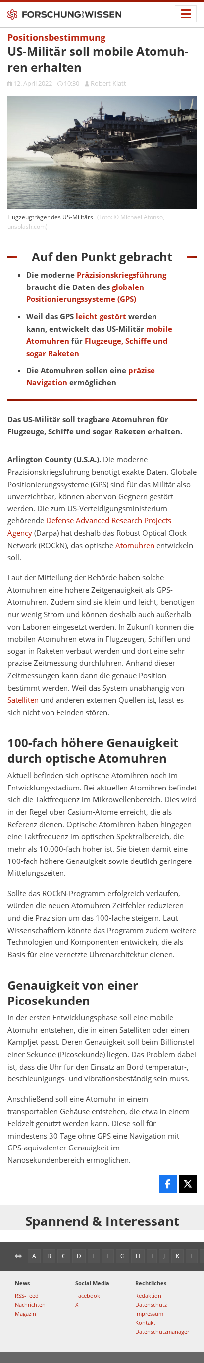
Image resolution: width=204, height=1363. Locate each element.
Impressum (149, 1313)
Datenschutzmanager (162, 1331)
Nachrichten (30, 1304)
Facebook (87, 1295)
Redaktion (148, 1295)
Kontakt (145, 1322)
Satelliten (23, 700)
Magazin (25, 1313)
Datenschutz (151, 1304)
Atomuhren (134, 545)
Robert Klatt (108, 83)
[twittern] (188, 1184)
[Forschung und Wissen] (64, 14)
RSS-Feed (27, 1295)
